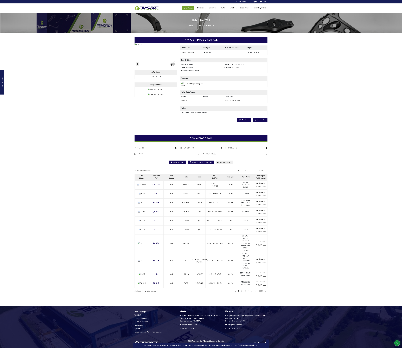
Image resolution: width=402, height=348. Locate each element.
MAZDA (186, 243)
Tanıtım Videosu (141, 318)
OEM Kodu (246, 177)
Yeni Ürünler (139, 315)
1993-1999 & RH (215, 194)
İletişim (137, 329)
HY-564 (156, 203)
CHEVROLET (186, 185)
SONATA (199, 203)
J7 (199, 221)
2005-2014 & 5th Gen (215, 283)
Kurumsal (200, 8)
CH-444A (156, 185)
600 (198, 194)
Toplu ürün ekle (178, 162)
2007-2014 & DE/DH (215, 243)
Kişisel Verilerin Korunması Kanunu (148, 332)
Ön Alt (230, 203)
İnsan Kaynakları (260, 8)
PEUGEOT (186, 221)
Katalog (202, 26)
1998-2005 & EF (215, 203)
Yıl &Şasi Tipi (215, 177)
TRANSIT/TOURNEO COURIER (199, 261)
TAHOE (199, 185)
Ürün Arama (188, 8)
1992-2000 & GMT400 (215, 185)
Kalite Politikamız (141, 322)
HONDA (186, 274)
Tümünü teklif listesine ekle (202, 162)
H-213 (156, 194)
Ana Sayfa (191, 26)
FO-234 (156, 243)
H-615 (156, 274)
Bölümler (212, 8)
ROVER (185, 194)
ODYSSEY (199, 274)
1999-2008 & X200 (215, 212)
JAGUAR (186, 212)
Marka (186, 177)
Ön (230, 221)
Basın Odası (244, 8)
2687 (261, 170)
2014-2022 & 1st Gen (215, 261)
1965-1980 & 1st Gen (214, 221)
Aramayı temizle (225, 162)
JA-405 (156, 212)
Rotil (171, 185)
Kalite (223, 8)
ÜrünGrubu (171, 177)
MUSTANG (199, 283)
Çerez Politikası (238, 345)
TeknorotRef (156, 177)
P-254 (156, 221)
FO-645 (156, 283)
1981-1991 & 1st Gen (214, 230)
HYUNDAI (185, 203)
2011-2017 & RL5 (215, 274)
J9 (199, 230)
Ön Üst (230, 185)
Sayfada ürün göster (145, 291)
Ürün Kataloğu (140, 312)
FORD (186, 261)
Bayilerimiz (139, 325)
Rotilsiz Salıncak (187, 52)
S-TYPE (199, 212)
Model (199, 177)
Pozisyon (230, 177)
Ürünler (232, 8)
